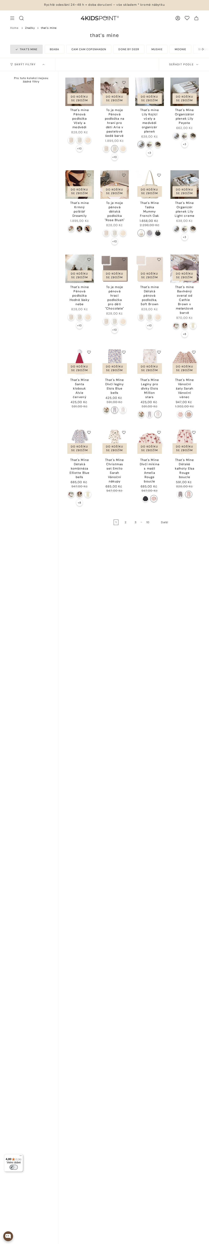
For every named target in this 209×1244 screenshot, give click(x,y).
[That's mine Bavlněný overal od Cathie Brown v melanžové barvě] (184, 269)
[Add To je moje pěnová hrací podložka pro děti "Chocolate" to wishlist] (124, 259)
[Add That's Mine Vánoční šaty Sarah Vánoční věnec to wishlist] (194, 352)
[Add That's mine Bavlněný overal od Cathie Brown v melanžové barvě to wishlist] (194, 259)
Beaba (54, 49)
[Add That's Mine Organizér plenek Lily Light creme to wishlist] (194, 175)
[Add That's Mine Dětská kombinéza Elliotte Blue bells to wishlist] (89, 432)
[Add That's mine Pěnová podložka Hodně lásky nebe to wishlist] (89, 259)
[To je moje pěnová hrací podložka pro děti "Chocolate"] (114, 269)
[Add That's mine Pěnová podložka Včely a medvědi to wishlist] (89, 82)
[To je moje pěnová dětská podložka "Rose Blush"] (114, 184)
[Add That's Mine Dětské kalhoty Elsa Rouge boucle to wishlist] (194, 432)
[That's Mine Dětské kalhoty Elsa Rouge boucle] (184, 441)
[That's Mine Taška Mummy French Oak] (149, 184)
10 (147, 522)
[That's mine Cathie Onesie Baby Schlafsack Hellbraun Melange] (184, 325)
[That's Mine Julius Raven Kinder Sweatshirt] (145, 498)
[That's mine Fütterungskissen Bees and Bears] (71, 228)
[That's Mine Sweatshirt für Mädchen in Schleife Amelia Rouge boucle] (153, 498)
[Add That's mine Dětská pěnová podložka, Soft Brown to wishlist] (159, 259)
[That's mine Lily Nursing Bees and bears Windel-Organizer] (141, 144)
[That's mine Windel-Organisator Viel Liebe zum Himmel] (157, 144)
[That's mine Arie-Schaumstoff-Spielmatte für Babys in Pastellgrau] (79, 140)
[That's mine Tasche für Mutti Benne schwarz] (157, 233)
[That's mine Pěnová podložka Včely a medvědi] (79, 92)
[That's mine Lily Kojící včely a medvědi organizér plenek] (149, 92)
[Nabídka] (20, 1156)
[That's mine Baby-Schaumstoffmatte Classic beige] (87, 140)
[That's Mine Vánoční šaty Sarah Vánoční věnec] (184, 361)
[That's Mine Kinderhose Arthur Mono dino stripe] (180, 494)
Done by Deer (128, 49)
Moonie (180, 49)
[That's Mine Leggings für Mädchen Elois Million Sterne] (123, 410)
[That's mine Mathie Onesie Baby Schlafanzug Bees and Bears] (176, 325)
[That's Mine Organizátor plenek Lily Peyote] (184, 92)
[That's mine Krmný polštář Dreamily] (79, 184)
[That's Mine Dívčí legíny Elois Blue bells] (114, 361)
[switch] (14, 1167)
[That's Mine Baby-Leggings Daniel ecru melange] (106, 410)
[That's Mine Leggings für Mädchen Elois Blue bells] (114, 410)
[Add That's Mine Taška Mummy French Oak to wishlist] (159, 175)
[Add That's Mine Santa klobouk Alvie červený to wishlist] (89, 352)
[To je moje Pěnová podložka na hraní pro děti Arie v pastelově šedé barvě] (114, 92)
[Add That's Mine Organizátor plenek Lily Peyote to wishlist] (194, 82)
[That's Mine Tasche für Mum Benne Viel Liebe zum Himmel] (149, 233)
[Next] (201, 49)
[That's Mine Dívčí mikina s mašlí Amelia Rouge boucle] (149, 441)
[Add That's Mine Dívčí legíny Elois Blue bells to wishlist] (124, 352)
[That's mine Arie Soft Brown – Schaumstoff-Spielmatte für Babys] (71, 140)
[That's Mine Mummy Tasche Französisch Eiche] (141, 233)
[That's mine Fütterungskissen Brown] (79, 228)
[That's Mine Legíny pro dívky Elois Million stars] (149, 361)
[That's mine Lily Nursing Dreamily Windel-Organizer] (149, 144)
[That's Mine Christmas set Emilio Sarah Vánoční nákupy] (114, 441)
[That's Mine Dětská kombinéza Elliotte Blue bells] (79, 441)
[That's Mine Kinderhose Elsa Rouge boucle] (188, 494)
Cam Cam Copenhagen (88, 49)
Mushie (156, 49)
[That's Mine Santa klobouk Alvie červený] (79, 361)
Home (14, 28)
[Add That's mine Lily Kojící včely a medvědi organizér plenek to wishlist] (159, 82)
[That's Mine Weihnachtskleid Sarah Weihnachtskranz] (188, 414)
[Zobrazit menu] (12, 18)
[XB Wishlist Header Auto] (187, 18)
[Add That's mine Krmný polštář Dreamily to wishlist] (89, 175)
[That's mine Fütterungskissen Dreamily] (87, 228)
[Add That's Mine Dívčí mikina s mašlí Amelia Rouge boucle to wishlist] (159, 432)
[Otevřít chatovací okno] (8, 1236)
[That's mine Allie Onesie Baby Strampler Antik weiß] (193, 325)
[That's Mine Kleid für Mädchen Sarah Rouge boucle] (180, 414)
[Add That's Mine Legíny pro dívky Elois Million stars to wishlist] (159, 352)
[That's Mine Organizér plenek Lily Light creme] (184, 184)
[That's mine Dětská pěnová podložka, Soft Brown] (149, 269)
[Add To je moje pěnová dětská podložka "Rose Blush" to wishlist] (124, 175)
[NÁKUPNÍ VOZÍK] (196, 18)
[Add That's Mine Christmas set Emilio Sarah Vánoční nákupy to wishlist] (124, 432)
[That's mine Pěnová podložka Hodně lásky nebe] (79, 269)
